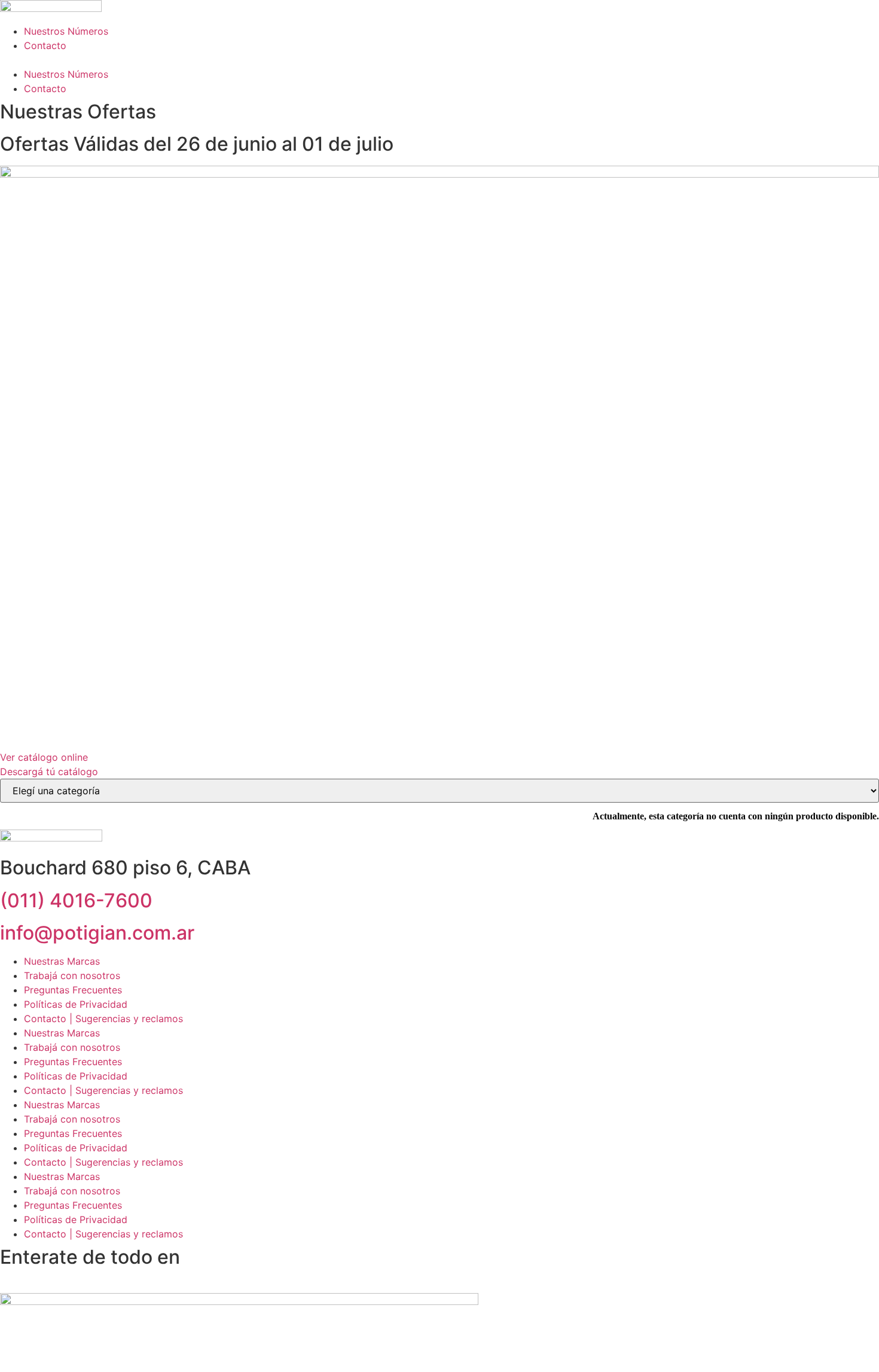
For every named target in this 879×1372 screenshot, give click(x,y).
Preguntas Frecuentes (73, 990)
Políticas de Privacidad (75, 1004)
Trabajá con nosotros (72, 975)
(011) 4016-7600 (76, 900)
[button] (439, 60)
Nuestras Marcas (62, 961)
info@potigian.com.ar (97, 932)
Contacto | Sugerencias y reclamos (103, 1019)
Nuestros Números (66, 31)
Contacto (45, 45)
